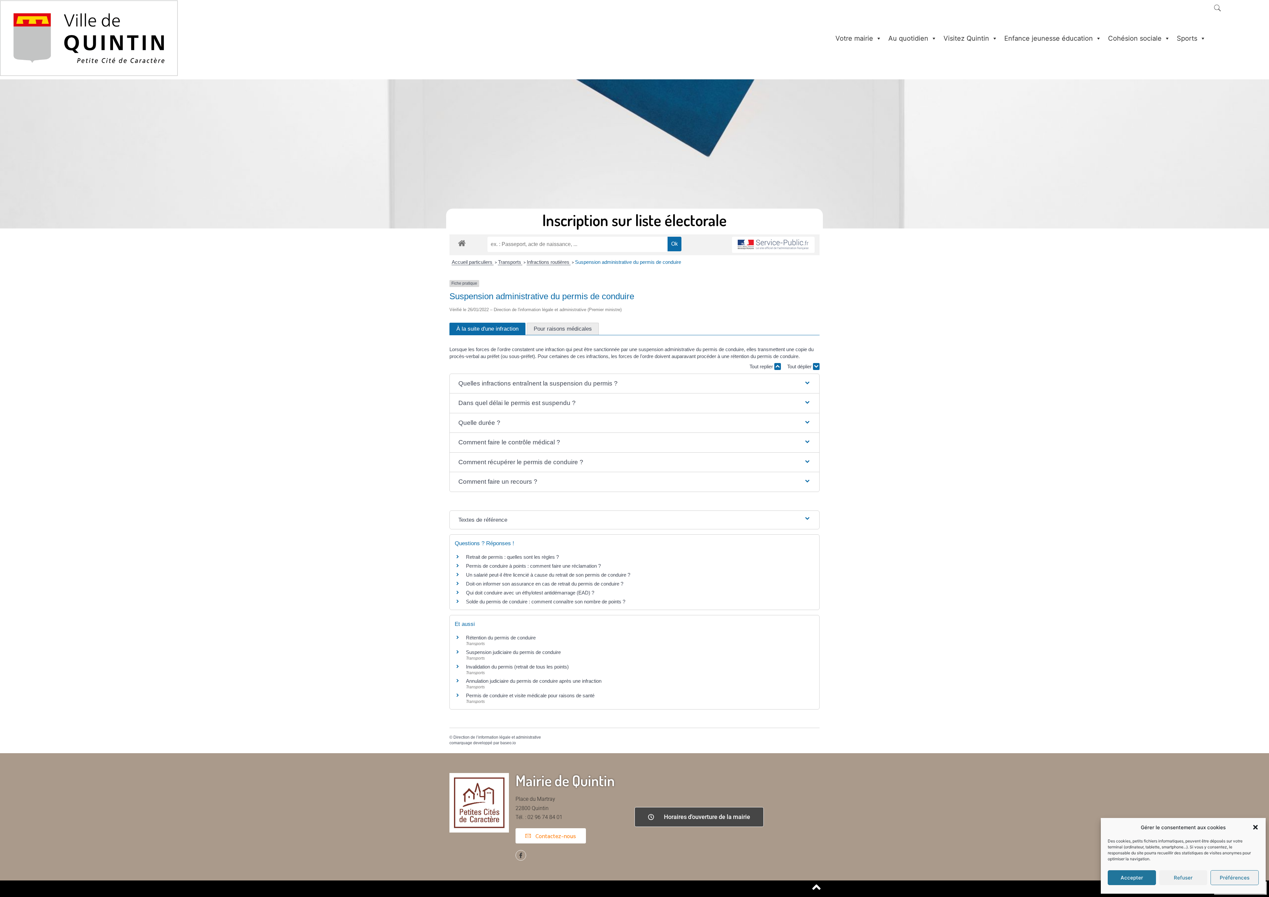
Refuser (1183, 878)
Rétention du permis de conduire (501, 637)
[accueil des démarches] (461, 243)
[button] (1255, 827)
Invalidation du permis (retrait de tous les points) (517, 667)
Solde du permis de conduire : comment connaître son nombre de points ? (545, 601)
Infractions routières (549, 262)
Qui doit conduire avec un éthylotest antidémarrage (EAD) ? (530, 592)
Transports (510, 262)
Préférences (1235, 878)
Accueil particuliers (473, 262)
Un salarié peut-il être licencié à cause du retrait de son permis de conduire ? (548, 575)
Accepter (1132, 878)
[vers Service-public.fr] (773, 245)
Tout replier (762, 366)
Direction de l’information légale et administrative (497, 737)
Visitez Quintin (966, 38)
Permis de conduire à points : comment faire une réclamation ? (533, 566)
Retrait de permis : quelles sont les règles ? (512, 557)
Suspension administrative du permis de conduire (628, 262)
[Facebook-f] (521, 855)
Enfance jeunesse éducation (1048, 38)
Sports (1187, 38)
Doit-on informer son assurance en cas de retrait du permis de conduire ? (544, 584)
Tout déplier (800, 366)
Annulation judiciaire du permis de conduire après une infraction (533, 681)
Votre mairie (854, 38)
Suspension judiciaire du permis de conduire (513, 652)
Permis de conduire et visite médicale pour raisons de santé (530, 695)
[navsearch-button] (1217, 8)
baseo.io (508, 743)
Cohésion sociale (1135, 38)
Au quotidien (908, 38)
